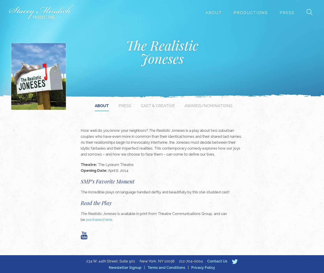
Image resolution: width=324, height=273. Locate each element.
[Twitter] (235, 261)
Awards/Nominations (208, 105)
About (213, 12)
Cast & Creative (158, 105)
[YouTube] (84, 235)
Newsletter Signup (125, 268)
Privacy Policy (203, 268)
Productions (251, 12)
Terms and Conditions (166, 268)
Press (287, 12)
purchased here (99, 219)
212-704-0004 (191, 261)
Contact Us (217, 261)
